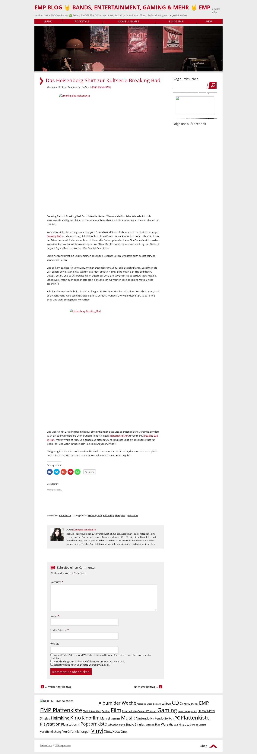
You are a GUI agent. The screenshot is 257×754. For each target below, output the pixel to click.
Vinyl (97, 730)
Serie (122, 724)
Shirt (117, 515)
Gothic (194, 711)
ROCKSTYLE (82, 21)
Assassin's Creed (144, 704)
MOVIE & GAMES (128, 21)
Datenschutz (46, 745)
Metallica (115, 718)
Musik (128, 717)
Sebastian (113, 724)
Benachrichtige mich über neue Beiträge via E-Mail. (81, 664)
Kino (75, 717)
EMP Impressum (63, 745)
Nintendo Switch (162, 718)
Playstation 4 (70, 724)
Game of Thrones (147, 711)
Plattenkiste (195, 717)
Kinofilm (91, 717)
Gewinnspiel (184, 711)
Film (116, 710)
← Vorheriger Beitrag (58, 687)
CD (175, 702)
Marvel (105, 718)
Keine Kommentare (101, 87)
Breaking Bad (54, 236)
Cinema (185, 703)
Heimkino (60, 718)
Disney (194, 703)
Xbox (108, 731)
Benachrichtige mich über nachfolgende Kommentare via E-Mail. (89, 661)
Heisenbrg (108, 515)
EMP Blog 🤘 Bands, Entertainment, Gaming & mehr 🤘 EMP (122, 7)
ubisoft (202, 724)
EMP (204, 703)
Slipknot (150, 724)
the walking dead (180, 724)
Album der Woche (117, 703)
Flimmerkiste (129, 711)
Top (123, 515)
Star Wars (161, 724)
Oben (204, 746)
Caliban (166, 703)
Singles (140, 724)
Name (54, 616)
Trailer (195, 724)
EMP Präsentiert (92, 711)
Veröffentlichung (51, 731)
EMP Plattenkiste (61, 710)
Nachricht (56, 582)
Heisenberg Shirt (119, 435)
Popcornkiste (94, 724)
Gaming (167, 710)
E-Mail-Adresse (59, 630)
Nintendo (143, 718)
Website (54, 644)
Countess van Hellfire (84, 529)
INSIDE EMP (175, 21)
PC (177, 718)
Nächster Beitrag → (146, 687)
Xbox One (120, 731)
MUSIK (47, 21)
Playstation (50, 724)
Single (129, 724)
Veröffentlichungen (76, 731)
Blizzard (157, 704)
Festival (106, 711)
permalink (132, 515)
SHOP (208, 21)
